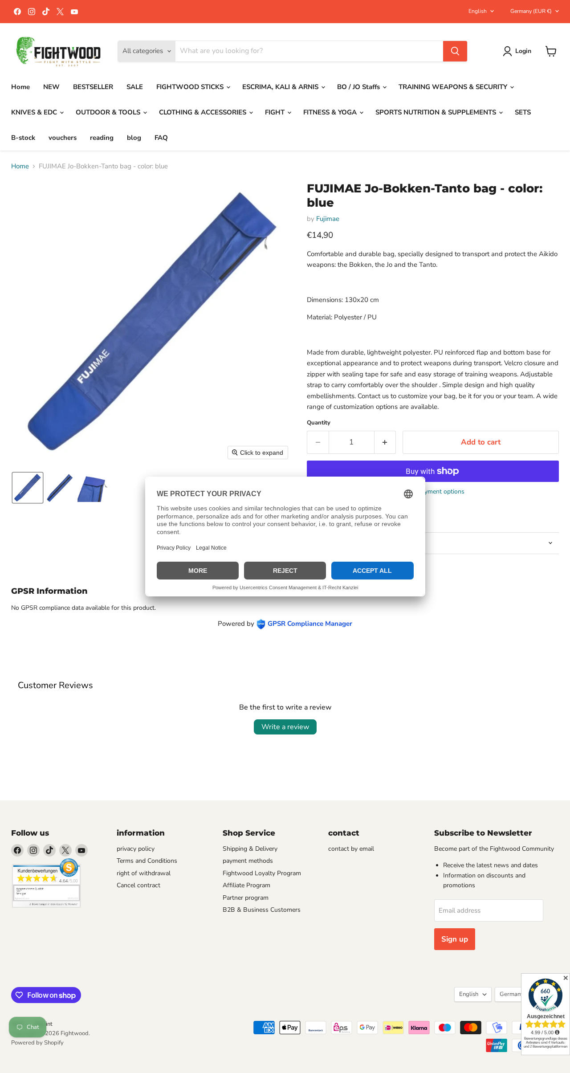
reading (102, 137)
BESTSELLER (93, 86)
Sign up (454, 939)
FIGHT (275, 112)
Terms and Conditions (147, 861)
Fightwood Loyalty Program (262, 873)
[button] (518, 51)
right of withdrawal (144, 873)
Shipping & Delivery (250, 849)
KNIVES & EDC (35, 112)
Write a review (285, 727)
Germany (531, 11)
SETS (523, 112)
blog (134, 137)
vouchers (63, 137)
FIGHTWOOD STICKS (190, 86)
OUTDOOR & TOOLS (109, 112)
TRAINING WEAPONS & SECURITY (454, 86)
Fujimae (327, 218)
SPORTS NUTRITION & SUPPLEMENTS (436, 112)
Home (20, 86)
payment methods (248, 861)
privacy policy (136, 849)
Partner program (246, 897)
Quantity (318, 423)
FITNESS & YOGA (330, 112)
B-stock (23, 137)
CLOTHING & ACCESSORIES (203, 112)
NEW (51, 86)
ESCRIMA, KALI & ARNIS (281, 86)
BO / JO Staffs (359, 86)
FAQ (161, 137)
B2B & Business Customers (262, 910)
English (477, 11)
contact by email (351, 849)
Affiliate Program (246, 885)
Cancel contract (138, 885)
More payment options (433, 491)
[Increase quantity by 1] (385, 442)
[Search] (455, 51)
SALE (134, 86)
